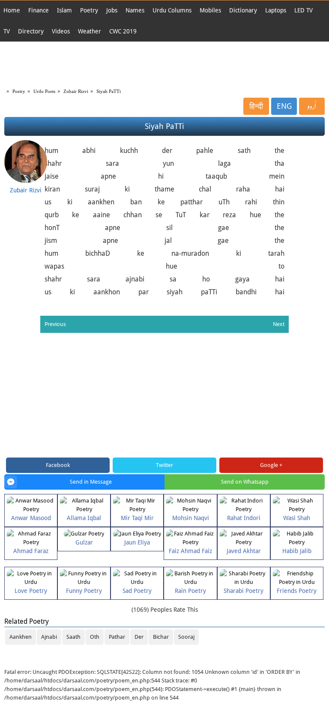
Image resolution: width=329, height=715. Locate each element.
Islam (64, 10)
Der (139, 637)
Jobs (111, 10)
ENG (284, 106)
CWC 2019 (123, 31)
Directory (31, 31)
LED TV (303, 10)
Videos (61, 31)
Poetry (89, 10)
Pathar (117, 637)
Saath (73, 637)
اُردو (312, 106)
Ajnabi (49, 637)
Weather (89, 31)
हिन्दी (256, 106)
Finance (38, 10)
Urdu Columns (172, 10)
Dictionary (243, 10)
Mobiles (210, 10)
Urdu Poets (44, 91)
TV (6, 31)
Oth (94, 637)
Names (135, 10)
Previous (55, 324)
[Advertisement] (164, 63)
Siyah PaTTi (108, 91)
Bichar (161, 637)
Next (278, 324)
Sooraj (186, 637)
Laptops (275, 10)
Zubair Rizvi (75, 91)
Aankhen (20, 637)
